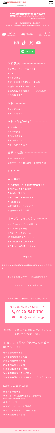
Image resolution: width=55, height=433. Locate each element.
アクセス (12, 73)
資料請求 (30, 34)
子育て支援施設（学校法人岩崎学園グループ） (26, 345)
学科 (11, 103)
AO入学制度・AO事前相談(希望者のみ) (27, 184)
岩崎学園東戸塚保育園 (14, 360)
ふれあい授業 (14, 131)
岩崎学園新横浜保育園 (14, 364)
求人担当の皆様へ (39, 276)
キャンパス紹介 (15, 77)
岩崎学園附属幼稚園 (13, 352)
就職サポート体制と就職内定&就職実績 (27, 162)
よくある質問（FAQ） (17, 276)
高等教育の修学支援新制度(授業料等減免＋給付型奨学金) (27, 266)
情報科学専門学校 (12, 391)
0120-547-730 (30, 311)
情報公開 (27, 256)
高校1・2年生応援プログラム (22, 245)
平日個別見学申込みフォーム (22, 241)
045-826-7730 (23, 334)
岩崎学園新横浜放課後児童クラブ (19, 373)
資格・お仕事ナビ (16, 158)
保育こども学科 (15, 109)
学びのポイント (15, 127)
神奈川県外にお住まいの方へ (22, 206)
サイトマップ (19, 285)
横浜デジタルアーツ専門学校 (17, 406)
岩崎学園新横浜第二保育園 (16, 369)
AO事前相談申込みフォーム (21, 237)
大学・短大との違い (17, 144)
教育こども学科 (15, 113)
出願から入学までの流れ (19, 188)
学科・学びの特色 (20, 121)
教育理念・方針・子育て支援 (22, 69)
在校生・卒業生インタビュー (22, 86)
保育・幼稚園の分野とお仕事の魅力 (25, 82)
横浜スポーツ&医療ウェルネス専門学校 (22, 396)
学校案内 (14, 63)
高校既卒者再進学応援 (18, 210)
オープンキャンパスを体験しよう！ (25, 224)
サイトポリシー (35, 285)
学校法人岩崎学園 (15, 386)
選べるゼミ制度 (15, 135)
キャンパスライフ (16, 140)
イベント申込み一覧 (17, 228)
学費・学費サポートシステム (22, 197)
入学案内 (14, 179)
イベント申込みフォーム (19, 232)
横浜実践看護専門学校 (14, 414)
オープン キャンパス (48, 34)
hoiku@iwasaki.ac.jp (30, 317)
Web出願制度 (14, 201)
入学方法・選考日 (16, 193)
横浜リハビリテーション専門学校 (19, 410)
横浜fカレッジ (10, 402)
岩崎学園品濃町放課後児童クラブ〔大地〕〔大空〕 (27, 377)
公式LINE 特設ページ (12, 34)
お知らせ (14, 171)
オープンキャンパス (21, 218)
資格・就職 (15, 153)
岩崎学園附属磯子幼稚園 (15, 356)
